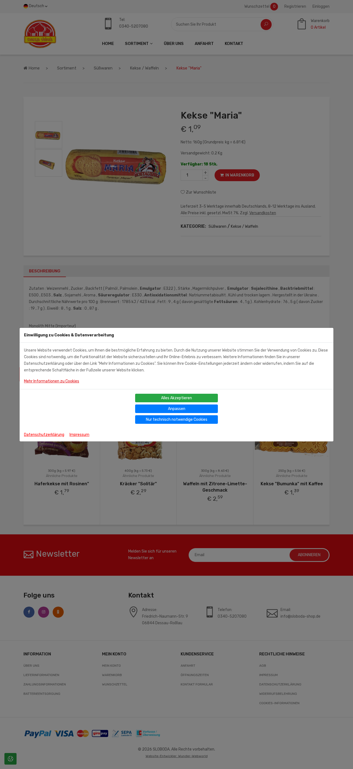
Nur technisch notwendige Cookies (176, 419)
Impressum (79, 434)
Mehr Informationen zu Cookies (51, 381)
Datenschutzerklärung (44, 434)
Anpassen (176, 408)
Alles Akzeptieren (176, 398)
